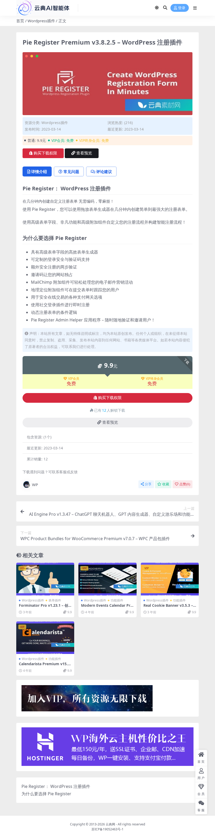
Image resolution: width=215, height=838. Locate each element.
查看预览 (84, 153)
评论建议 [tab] (104, 171)
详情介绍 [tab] (39, 171)
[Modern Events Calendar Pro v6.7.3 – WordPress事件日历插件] (107, 579)
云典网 (110, 824)
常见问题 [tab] (71, 171)
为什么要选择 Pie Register (46, 794)
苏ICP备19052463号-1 (107, 829)
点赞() (184, 484)
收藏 (165, 484)
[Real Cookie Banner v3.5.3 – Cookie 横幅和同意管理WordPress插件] (170, 579)
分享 (148, 484)
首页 (20, 20)
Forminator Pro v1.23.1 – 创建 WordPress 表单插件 (43, 607)
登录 (181, 8)
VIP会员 (73, 378)
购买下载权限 (45, 153)
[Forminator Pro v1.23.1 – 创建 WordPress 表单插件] (45, 579)
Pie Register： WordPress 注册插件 (56, 786)
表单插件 (55, 600)
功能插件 (117, 600)
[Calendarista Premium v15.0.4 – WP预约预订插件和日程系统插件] (45, 637)
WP (35, 484)
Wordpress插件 (41, 20)
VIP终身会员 (154, 378)
